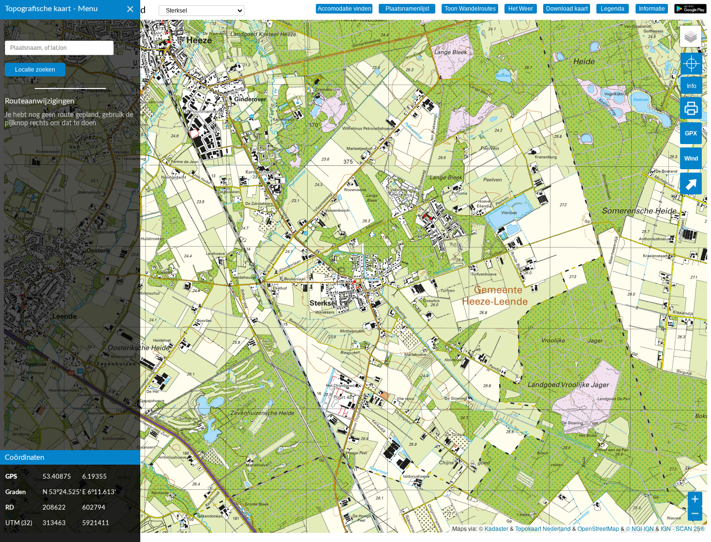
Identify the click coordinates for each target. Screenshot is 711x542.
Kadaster (496, 528)
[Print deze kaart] (691, 108)
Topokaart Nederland (543, 528)
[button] (690, 36)
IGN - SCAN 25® (683, 528)
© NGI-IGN (640, 528)
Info (691, 86)
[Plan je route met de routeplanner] (691, 183)
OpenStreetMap (598, 528)
